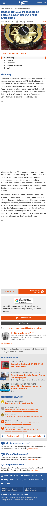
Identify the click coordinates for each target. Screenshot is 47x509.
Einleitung (9, 58)
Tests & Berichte (11, 9)
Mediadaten (20, 497)
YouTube (7, 484)
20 (13, 391)
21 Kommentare (24, 318)
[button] (45, 3)
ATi (18, 328)
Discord (16, 476)
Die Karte (8, 60)
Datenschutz (29, 499)
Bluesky (27, 476)
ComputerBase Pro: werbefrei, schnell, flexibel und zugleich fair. (24, 350)
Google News (9, 480)
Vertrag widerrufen (31, 497)
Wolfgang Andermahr (20, 333)
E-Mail (32, 333)
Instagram (22, 480)
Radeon (39, 328)
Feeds (6, 476)
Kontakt (12, 497)
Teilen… (24, 323)
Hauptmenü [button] (4, 3)
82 (13, 380)
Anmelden (38, 3)
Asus (12, 328)
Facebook (38, 476)
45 (13, 369)
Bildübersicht (7, 343)
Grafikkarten (24, 9)
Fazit (7, 68)
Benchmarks (9, 63)
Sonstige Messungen (13, 65)
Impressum (4, 497)
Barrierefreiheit (18, 499)
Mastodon (35, 480)
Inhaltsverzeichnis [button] (14, 53)
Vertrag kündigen (6, 499)
